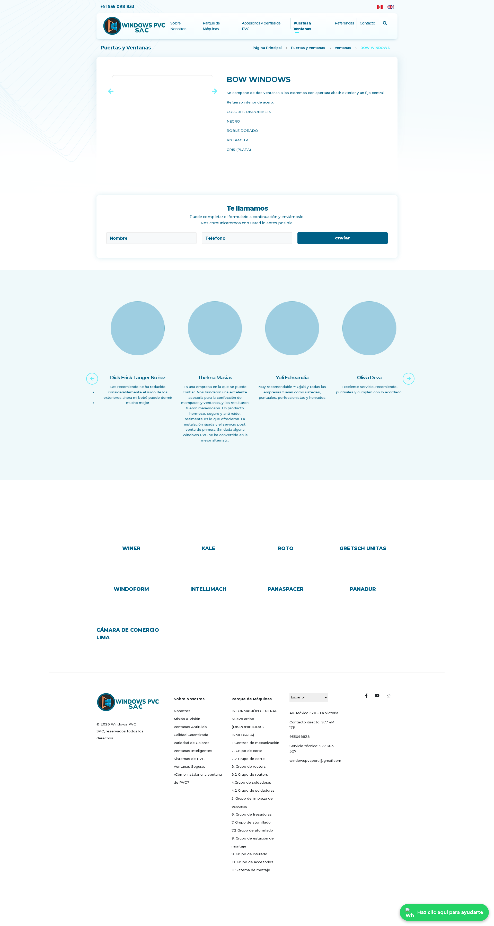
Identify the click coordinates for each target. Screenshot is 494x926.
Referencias (344, 23)
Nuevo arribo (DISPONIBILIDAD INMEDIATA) (248, 727)
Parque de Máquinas (211, 26)
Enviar (342, 238)
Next (405, 375)
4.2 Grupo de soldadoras (253, 790)
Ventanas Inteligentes (193, 751)
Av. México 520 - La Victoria (313, 713)
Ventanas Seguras (189, 766)
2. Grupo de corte (247, 751)
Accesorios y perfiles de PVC (261, 26)
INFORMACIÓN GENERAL (254, 711)
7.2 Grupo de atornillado (252, 830)
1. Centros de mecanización (255, 743)
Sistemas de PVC (189, 759)
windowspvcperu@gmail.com (315, 760)
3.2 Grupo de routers (250, 774)
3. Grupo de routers (249, 766)
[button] (110, 91)
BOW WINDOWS (375, 48)
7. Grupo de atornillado (251, 822)
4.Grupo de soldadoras (251, 782)
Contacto (367, 23)
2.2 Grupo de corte (248, 759)
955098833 (299, 736)
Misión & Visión (187, 719)
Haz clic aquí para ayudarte (450, 912)
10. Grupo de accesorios (252, 862)
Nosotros (182, 711)
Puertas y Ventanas (302, 26)
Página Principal (267, 48)
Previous (88, 375)
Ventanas (343, 48)
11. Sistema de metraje (251, 870)
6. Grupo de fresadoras (252, 814)
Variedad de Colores (191, 743)
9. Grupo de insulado (249, 854)
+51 (117, 6)
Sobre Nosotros (178, 26)
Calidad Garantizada (191, 735)
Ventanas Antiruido (190, 727)
